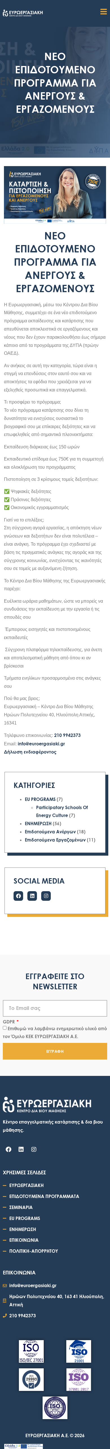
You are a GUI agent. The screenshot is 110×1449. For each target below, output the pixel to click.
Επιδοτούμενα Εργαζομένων (55, 839)
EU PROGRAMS (40, 799)
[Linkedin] (32, 896)
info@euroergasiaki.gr (41, 743)
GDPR (9, 1021)
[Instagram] (46, 896)
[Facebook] (18, 896)
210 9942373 (67, 735)
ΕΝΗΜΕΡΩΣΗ (38, 823)
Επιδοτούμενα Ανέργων (50, 831)
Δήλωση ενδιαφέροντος (30, 751)
